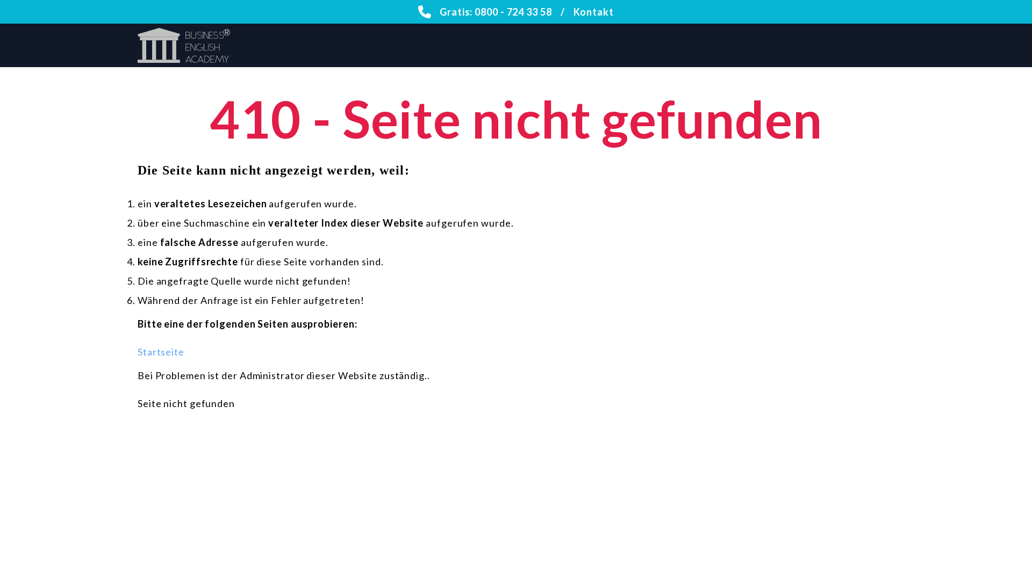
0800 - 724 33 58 (513, 12)
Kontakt (594, 12)
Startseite (161, 352)
